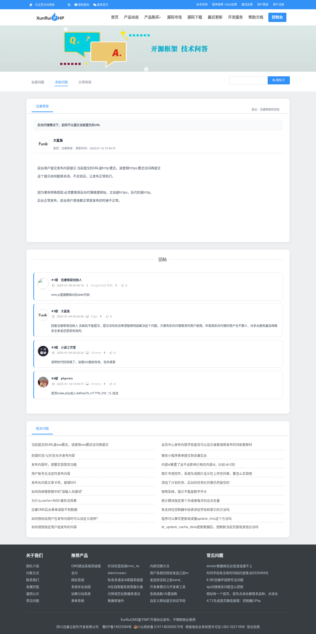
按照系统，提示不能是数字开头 (184, 491)
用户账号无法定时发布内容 (50, 473)
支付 (74, 573)
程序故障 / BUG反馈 (224, 4)
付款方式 (32, 573)
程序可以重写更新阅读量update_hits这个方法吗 (196, 518)
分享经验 (84, 82)
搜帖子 (280, 80)
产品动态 (131, 17)
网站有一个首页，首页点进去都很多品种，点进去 (242, 594)
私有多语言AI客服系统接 (125, 580)
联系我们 (32, 580)
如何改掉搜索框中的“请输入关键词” (56, 491)
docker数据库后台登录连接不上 (229, 566)
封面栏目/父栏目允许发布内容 (53, 455)
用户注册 (278, 4)
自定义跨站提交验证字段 (168, 601)
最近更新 (215, 17)
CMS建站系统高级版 (86, 566)
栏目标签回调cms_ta (123, 566)
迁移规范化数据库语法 (124, 594)
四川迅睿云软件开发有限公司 (77, 627)
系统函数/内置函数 (163, 594)
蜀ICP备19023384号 (117, 627)
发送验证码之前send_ (166, 580)
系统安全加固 (81, 587)
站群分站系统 (81, 594)
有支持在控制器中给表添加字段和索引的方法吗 (195, 509)
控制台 (277, 17)
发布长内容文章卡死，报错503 (53, 482)
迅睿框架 (42, 106)
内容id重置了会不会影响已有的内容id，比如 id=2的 (198, 464)
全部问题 (37, 82)
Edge (93, 316)
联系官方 (102, 4)
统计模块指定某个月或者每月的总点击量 (190, 500)
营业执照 (253, 627)
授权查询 (83, 4)
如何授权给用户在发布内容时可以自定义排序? (64, 518)
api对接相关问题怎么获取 (225, 587)
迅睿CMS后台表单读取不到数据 (54, 509)
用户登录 (262, 4)
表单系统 (77, 601)
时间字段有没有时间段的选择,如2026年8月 (237, 573)
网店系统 (77, 580)
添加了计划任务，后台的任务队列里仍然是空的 (195, 482)
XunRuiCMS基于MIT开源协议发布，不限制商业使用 (158, 620)
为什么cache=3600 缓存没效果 (54, 500)
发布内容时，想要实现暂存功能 (54, 464)
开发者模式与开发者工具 (168, 587)
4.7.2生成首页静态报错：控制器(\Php (234, 601)
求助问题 (61, 82)
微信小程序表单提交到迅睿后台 (184, 455)
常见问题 (32, 601)
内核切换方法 (159, 566)
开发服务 (235, 17)
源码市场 (174, 17)
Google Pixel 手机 (101, 285)
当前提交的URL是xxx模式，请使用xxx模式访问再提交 (69, 444)
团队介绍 (32, 566)
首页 (114, 17)
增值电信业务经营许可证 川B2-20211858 (215, 627)
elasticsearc (117, 573)
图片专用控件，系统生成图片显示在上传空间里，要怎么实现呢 (206, 473)
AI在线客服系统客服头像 (125, 587)
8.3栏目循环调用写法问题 (225, 580)
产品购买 (151, 17)
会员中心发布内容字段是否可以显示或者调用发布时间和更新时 (206, 444)
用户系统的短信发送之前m (169, 573)
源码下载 (194, 17)
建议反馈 (247, 4)
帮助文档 (255, 17)
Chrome (95, 352)
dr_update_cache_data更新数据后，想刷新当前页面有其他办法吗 (209, 527)
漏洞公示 (32, 594)
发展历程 (32, 587)
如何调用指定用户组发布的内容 (54, 527)
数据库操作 (116, 601)
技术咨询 (202, 4)
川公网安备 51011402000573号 (160, 627)
